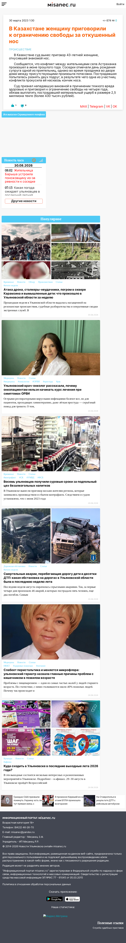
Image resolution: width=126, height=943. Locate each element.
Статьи (59, 282)
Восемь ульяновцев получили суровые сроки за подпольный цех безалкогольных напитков (50, 483)
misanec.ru (59, 846)
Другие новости (23, 201)
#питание (40, 666)
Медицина (9, 378)
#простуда (48, 381)
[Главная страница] (61, 4)
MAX (83, 106)
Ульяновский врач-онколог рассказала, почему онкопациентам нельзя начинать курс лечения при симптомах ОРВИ (42, 389)
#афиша (7, 762)
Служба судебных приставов (108, 927)
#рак (58, 381)
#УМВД (30, 477)
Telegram (96, 106)
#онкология (23, 381)
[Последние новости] (34, 160)
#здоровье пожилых (23, 666)
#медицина (9, 381)
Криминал (9, 282)
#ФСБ (40, 477)
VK (108, 106)
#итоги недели (11, 285)
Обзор (32, 282)
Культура (8, 758)
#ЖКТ (7, 666)
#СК (21, 477)
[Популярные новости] (41, 160)
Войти (120, 4)
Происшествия (45, 282)
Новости (21, 282)
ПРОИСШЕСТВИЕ (20, 49)
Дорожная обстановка (14, 566)
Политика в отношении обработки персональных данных (36, 884)
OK (115, 106)
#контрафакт (10, 477)
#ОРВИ (36, 381)
